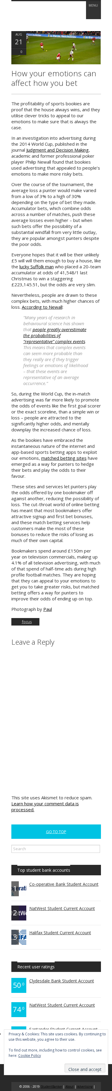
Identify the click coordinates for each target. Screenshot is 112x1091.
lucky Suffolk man (36, 267)
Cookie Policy (29, 1055)
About (69, 1086)
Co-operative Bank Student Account (64, 884)
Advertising (85, 1086)
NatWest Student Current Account (62, 908)
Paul (47, 609)
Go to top (56, 831)
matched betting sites (64, 458)
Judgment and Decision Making (57, 150)
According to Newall (42, 307)
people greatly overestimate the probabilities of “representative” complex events (54, 335)
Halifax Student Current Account (60, 932)
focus (27, 621)
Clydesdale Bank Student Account (61, 981)
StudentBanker (51, 1086)
